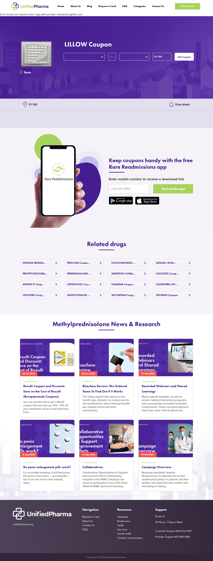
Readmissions (123, 521)
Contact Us (158, 6)
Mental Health (124, 533)
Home (61, 6)
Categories (139, 6)
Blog (89, 6)
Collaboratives (92, 467)
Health (120, 525)
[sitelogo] (29, 6)
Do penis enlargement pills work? (47, 467)
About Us (75, 6)
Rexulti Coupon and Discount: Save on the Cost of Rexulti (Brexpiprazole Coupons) (44, 391)
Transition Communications (130, 538)
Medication (122, 516)
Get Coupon (184, 57)
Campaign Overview (156, 467)
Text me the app (173, 189)
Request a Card (107, 6)
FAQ (124, 6)
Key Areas (122, 529)
